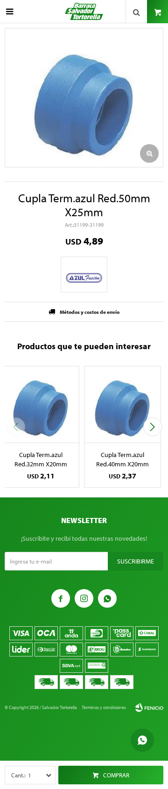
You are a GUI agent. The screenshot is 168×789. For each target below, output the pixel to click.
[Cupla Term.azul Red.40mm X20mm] (122, 404)
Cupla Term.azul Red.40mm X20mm (122, 459)
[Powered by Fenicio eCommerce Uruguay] (149, 708)
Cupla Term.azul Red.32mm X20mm (40, 459)
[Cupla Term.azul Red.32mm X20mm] (40, 404)
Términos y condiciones (104, 707)
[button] (152, 427)
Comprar (116, 775)
